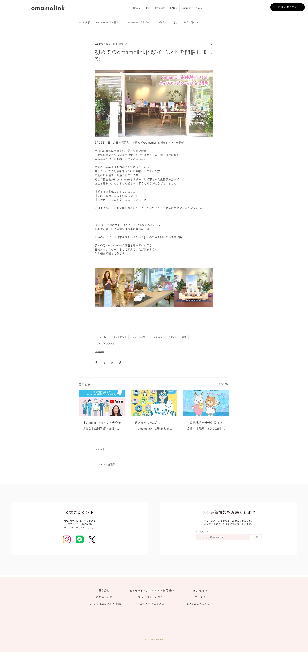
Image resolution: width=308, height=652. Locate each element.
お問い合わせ (104, 597)
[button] (225, 22)
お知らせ (162, 22)
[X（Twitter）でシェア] (104, 362)
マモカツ (157, 337)
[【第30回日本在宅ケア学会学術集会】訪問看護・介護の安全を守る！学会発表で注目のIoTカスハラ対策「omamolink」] (102, 403)
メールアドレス (202, 532)
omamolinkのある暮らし (108, 22)
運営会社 (104, 590)
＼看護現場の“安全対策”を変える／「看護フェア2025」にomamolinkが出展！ (205, 426)
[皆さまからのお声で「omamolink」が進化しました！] (154, 403)
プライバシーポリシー (152, 597)
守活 (175, 22)
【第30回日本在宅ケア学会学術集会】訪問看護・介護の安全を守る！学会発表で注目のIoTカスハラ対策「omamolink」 (102, 426)
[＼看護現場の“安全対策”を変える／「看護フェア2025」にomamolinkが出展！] (206, 403)
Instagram (200, 590)
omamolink (102, 337)
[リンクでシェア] (119, 362)
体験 (184, 337)
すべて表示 (223, 384)
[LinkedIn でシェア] (111, 362)
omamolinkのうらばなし (139, 22)
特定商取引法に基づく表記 (104, 603)
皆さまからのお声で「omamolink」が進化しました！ (153, 426)
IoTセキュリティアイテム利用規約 (152, 590)
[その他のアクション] (211, 44)
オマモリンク (120, 337)
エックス (200, 597)
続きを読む (189, 22)
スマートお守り (140, 337)
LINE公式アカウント (200, 603)
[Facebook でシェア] (96, 362)
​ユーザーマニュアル (152, 603)
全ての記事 (84, 22)
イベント (172, 337)
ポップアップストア (107, 343)
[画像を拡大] (114, 287)
